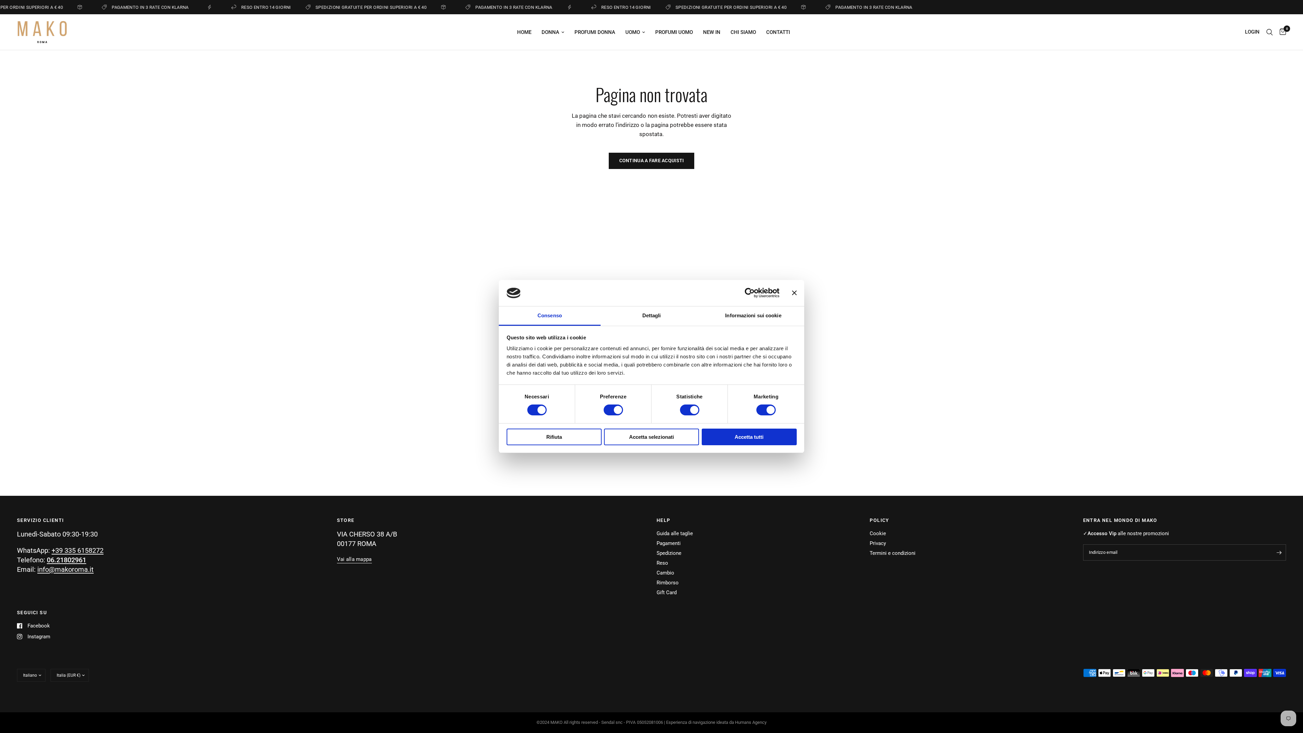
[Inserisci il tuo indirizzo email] (1279, 552)
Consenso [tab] (549, 315)
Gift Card (667, 592)
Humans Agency (751, 722)
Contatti (778, 32)
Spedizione (669, 553)
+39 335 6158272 (77, 550)
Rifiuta (554, 437)
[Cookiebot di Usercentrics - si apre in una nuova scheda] (749, 293)
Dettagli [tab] (651, 315)
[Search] (1269, 32)
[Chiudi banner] (794, 292)
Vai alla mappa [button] (354, 559)
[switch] (613, 410)
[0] (1281, 32)
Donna (550, 32)
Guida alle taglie (675, 533)
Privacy (878, 543)
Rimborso (668, 583)
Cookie (878, 533)
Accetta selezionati (651, 437)
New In (711, 32)
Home (524, 32)
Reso (662, 563)
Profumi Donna (594, 32)
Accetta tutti (749, 437)
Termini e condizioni (892, 553)
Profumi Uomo (674, 32)
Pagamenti (669, 543)
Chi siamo (743, 32)
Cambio (665, 573)
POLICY (879, 520)
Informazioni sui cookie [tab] (753, 315)
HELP (664, 520)
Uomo (632, 32)
